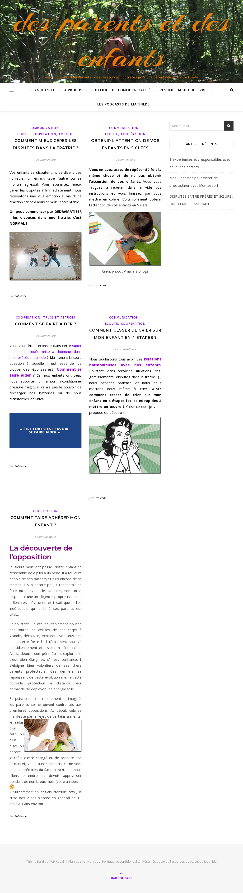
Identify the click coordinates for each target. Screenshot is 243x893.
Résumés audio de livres (184, 90)
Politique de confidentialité (121, 90)
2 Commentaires (125, 349)
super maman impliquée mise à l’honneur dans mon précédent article (45, 351)
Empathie (67, 134)
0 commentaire (46, 159)
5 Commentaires (45, 536)
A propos (73, 90)
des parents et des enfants (121, 38)
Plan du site (42, 90)
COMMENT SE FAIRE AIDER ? (45, 324)
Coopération (44, 134)
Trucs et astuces (59, 317)
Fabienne (21, 296)
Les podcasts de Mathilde (123, 104)
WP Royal (57, 861)
